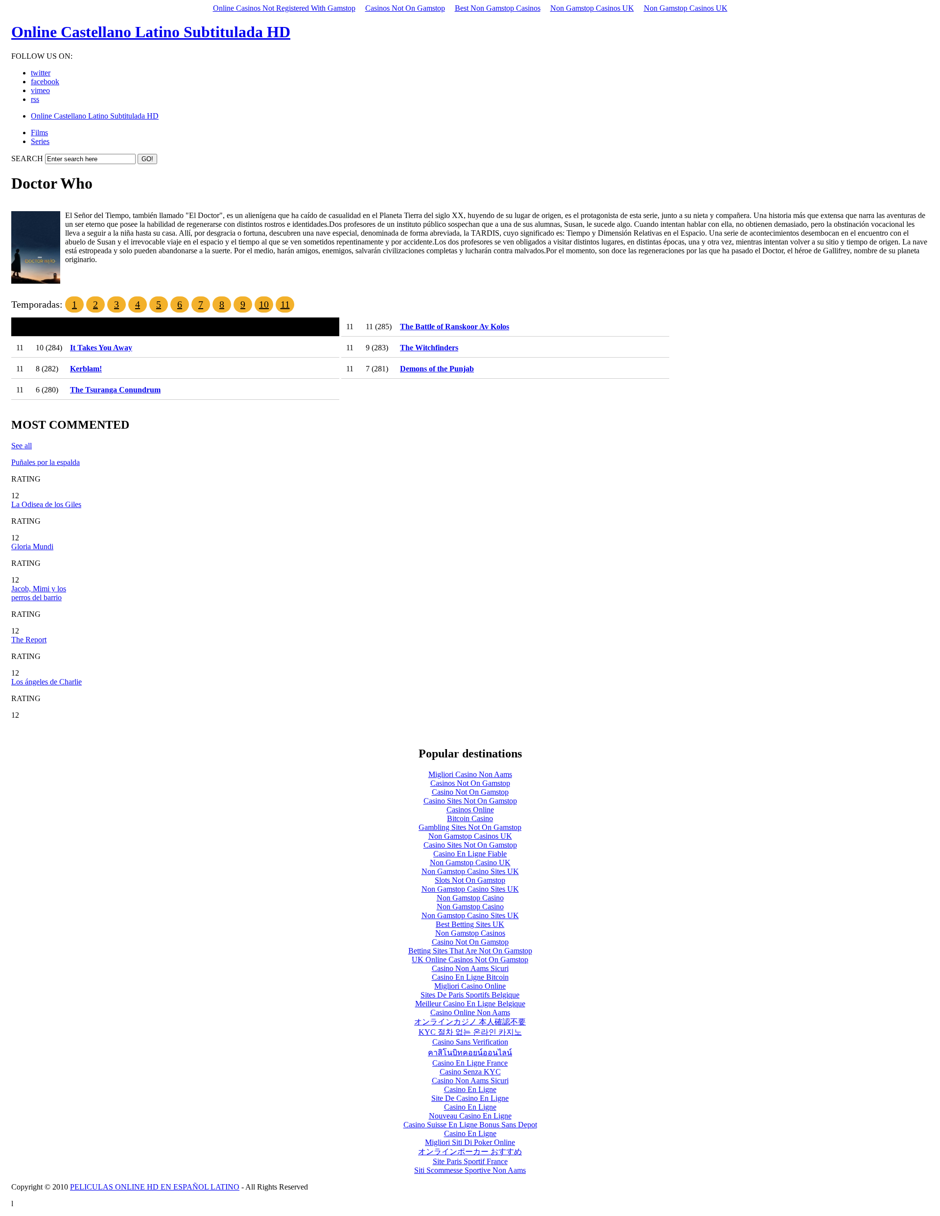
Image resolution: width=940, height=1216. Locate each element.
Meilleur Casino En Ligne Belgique (470, 1003)
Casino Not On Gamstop (470, 792)
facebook (45, 81)
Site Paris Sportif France (470, 1161)
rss (35, 99)
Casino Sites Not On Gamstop (470, 801)
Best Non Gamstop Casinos (497, 8)
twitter (40, 73)
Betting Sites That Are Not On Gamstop (470, 951)
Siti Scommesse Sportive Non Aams (470, 1170)
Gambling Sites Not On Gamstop (470, 827)
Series (40, 141)
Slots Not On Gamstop (470, 880)
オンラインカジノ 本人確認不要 (470, 1022)
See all (21, 445)
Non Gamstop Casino (470, 898)
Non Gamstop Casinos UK (592, 8)
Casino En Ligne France (470, 1063)
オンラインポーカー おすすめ (470, 1151)
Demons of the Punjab (437, 369)
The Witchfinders (429, 347)
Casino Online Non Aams (470, 1012)
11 (285, 304)
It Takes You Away (101, 347)
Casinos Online (470, 809)
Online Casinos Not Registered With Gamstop (284, 8)
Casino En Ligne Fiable (470, 854)
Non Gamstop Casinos (470, 933)
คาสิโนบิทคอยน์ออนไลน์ (470, 1052)
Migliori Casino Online (470, 986)
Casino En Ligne (470, 1089)
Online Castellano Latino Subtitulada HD (150, 32)
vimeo (40, 90)
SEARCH (27, 158)
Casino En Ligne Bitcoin (470, 977)
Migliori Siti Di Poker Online (470, 1142)
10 (264, 304)
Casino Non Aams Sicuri (470, 968)
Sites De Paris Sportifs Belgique (470, 995)
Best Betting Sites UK (470, 924)
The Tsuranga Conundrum (115, 390)
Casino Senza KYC (470, 1072)
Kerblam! (86, 369)
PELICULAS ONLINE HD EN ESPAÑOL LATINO (154, 1187)
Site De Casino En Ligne (470, 1098)
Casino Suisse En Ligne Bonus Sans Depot (470, 1124)
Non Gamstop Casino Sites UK (470, 871)
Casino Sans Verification (470, 1042)
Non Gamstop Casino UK (470, 862)
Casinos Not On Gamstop (405, 8)
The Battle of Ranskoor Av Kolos (454, 326)
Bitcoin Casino (470, 818)
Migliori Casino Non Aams (470, 774)
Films (39, 132)
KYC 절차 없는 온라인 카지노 (470, 1032)
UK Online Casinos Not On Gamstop (470, 959)
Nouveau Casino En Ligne (470, 1116)
